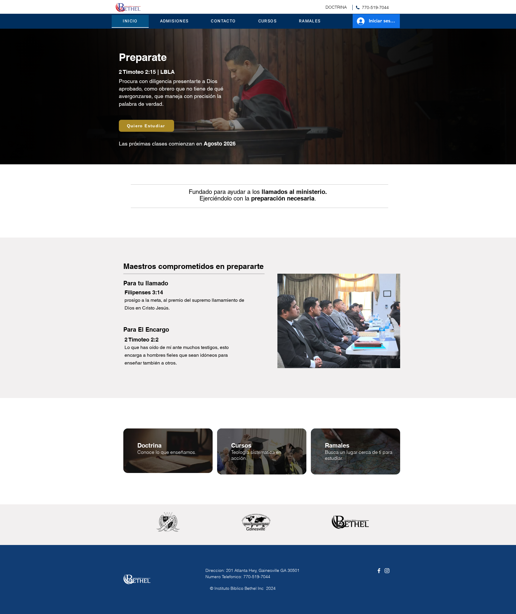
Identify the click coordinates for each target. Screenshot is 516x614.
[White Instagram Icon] (387, 570)
